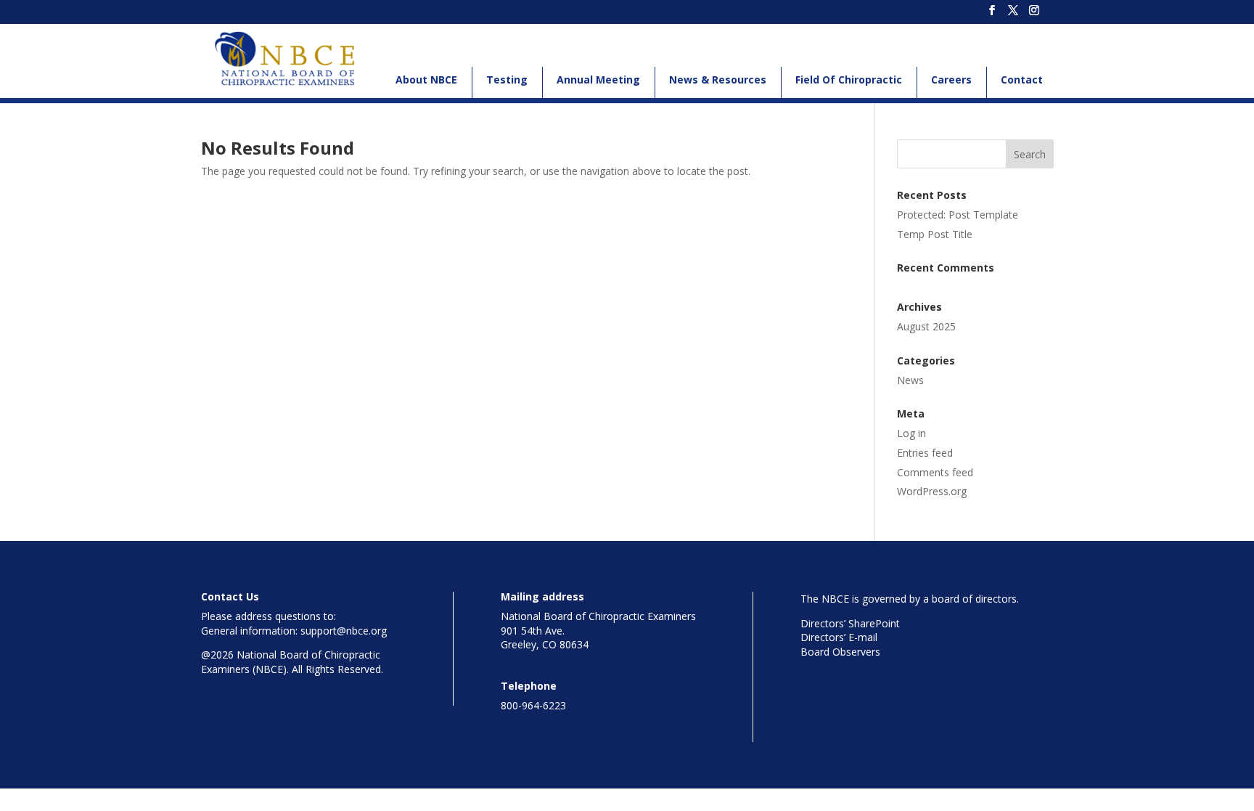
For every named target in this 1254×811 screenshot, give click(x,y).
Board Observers (840, 652)
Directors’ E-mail (838, 637)
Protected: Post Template (957, 214)
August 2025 (926, 326)
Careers (951, 79)
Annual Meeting (598, 79)
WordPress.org (932, 491)
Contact (1022, 79)
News (910, 380)
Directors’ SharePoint (850, 623)
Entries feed (925, 453)
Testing (507, 79)
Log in (911, 433)
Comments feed (935, 472)
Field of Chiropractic (848, 79)
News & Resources (717, 79)
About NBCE (426, 79)
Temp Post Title (934, 234)
